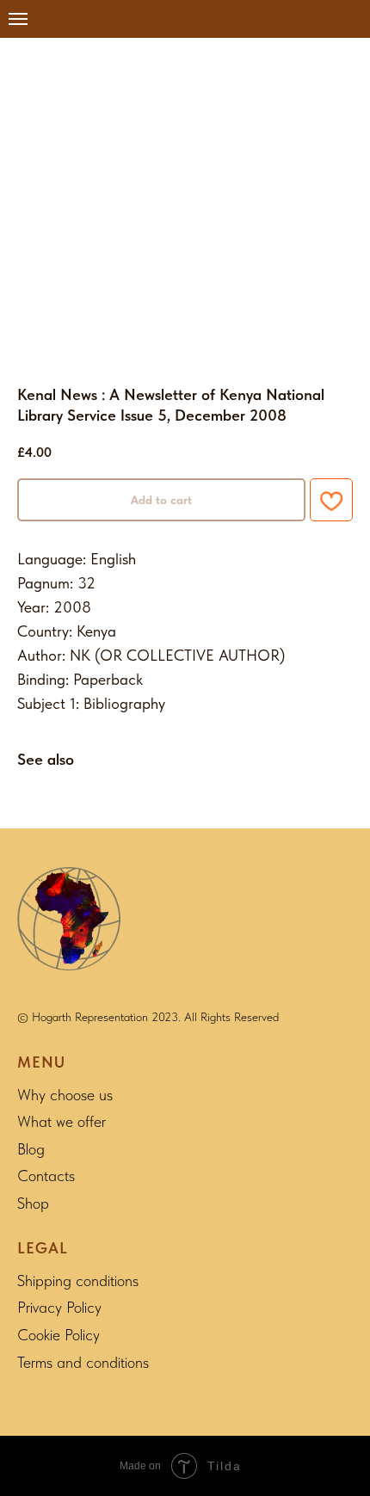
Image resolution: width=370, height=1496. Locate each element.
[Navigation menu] (18, 19)
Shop (33, 1203)
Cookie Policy (58, 1335)
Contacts (46, 1176)
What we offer (61, 1121)
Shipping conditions (78, 1280)
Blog (31, 1149)
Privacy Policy (59, 1307)
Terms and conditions (83, 1362)
